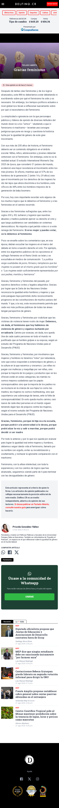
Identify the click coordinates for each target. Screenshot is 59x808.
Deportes (33, 13)
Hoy (17, 626)
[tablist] (29, 622)
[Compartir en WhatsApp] (3, 552)
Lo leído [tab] (20, 622)
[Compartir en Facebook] (9, 552)
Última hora (8, 13)
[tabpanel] (29, 676)
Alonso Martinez (22, 723)
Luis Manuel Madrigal (24, 661)
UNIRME (29, 596)
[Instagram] (37, 779)
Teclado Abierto (29, 65)
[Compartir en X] (16, 552)
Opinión (22, 13)
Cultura (45, 13)
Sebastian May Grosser (25, 701)
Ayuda (29, 771)
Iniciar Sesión (52, 4)
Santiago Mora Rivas (23, 641)
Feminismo (7, 560)
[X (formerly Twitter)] (29, 779)
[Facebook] (21, 779)
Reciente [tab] (7, 622)
